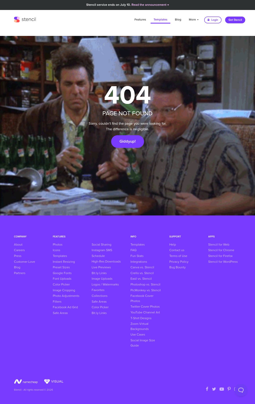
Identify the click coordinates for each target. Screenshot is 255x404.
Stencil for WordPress (223, 261)
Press (17, 256)
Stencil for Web (218, 244)
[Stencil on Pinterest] (229, 389)
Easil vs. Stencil (141, 278)
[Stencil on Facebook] (207, 389)
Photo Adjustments (66, 295)
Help (172, 244)
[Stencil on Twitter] (214, 389)
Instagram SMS (102, 250)
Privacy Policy (178, 261)
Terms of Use (178, 256)
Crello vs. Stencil (142, 273)
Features (140, 19)
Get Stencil (235, 20)
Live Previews (101, 267)
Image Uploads (102, 278)
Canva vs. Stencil (142, 267)
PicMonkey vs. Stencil (145, 290)
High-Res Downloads (106, 261)
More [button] (193, 19)
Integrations (138, 261)
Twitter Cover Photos (145, 306)
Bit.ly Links (99, 273)
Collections (99, 295)
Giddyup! (128, 141)
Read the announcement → (150, 4)
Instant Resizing (64, 261)
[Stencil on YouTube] (222, 389)
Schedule (98, 256)
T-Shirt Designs (140, 318)
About (18, 244)
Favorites (98, 290)
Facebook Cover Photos (141, 298)
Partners (19, 273)
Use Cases (137, 334)
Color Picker (61, 284)
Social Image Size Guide (142, 343)
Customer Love (24, 261)
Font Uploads (62, 278)
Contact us (176, 250)
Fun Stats (136, 256)
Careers (19, 250)
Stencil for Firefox (220, 256)
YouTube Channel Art (145, 312)
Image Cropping (64, 290)
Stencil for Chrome (221, 250)
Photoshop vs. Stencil (145, 284)
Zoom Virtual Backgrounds (139, 326)
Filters (57, 301)
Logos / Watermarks (105, 284)
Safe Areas (60, 313)
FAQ (133, 250)
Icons (56, 250)
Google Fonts (62, 273)
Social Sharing (101, 244)
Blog (178, 19)
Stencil (25, 19)
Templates (160, 19)
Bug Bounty (177, 267)
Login (214, 20)
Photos (57, 244)
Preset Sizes (61, 267)
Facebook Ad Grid (65, 307)
